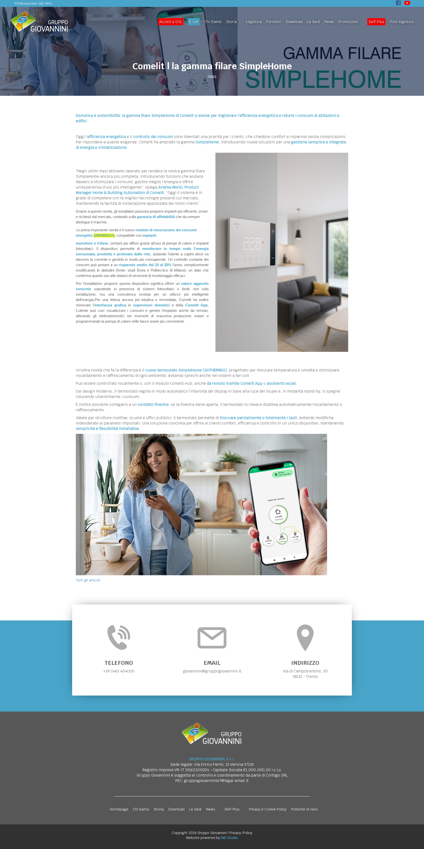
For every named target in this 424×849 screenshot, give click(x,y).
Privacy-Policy (240, 833)
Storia (231, 21)
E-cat (194, 21)
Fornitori (273, 21)
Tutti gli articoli (88, 580)
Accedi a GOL (170, 21)
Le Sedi (313, 21)
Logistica (254, 21)
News (329, 21)
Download (294, 21)
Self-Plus (376, 21)
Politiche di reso (304, 809)
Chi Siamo (213, 21)
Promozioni (348, 21)
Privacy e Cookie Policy (267, 809)
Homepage (119, 809)
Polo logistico (402, 21)
